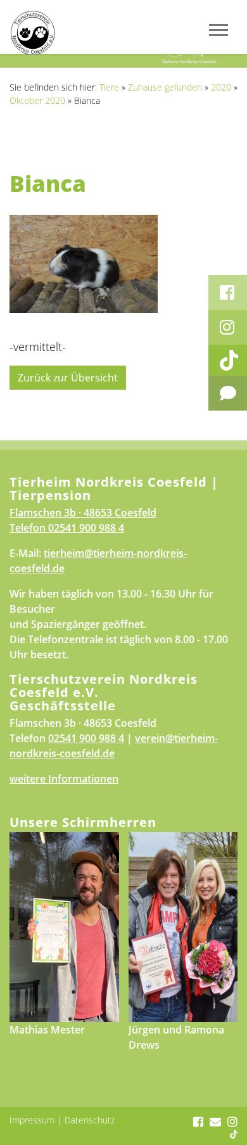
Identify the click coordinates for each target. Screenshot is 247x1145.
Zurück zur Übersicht (68, 378)
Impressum (32, 1120)
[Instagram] (227, 327)
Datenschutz (90, 1120)
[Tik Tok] (227, 360)
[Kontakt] (227, 393)
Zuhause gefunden (165, 87)
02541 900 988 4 (86, 528)
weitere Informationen (64, 779)
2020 (221, 87)
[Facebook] (227, 292)
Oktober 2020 (37, 100)
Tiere (109, 87)
